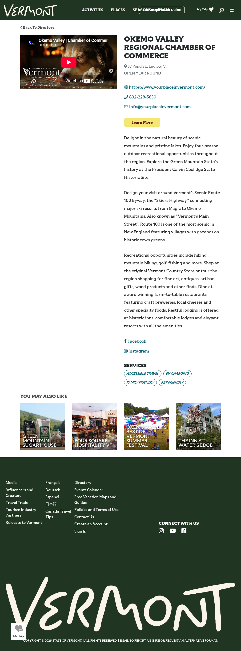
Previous (26, 71)
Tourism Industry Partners (21, 512)
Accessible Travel (143, 373)
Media (11, 482)
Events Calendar (88, 490)
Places (118, 10)
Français (52, 482)
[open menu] (232, 10)
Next (111, 71)
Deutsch (52, 490)
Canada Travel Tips (58, 514)
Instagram (138, 351)
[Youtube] (172, 531)
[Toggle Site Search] (221, 10)
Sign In (80, 531)
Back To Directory (38, 27)
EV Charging (177, 373)
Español (52, 497)
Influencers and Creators (19, 493)
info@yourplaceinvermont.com (160, 106)
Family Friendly (140, 382)
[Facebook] (183, 531)
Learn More (142, 122)
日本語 (51, 504)
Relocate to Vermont (24, 522)
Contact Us (84, 517)
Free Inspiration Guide (162, 10)
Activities (92, 10)
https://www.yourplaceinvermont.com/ (166, 87)
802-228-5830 (142, 97)
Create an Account (91, 524)
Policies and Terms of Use (96, 509)
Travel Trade (17, 502)
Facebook (136, 341)
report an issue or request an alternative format (175, 640)
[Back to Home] (30, 10)
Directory (82, 482)
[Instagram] (161, 531)
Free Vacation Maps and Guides (95, 500)
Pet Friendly (172, 382)
